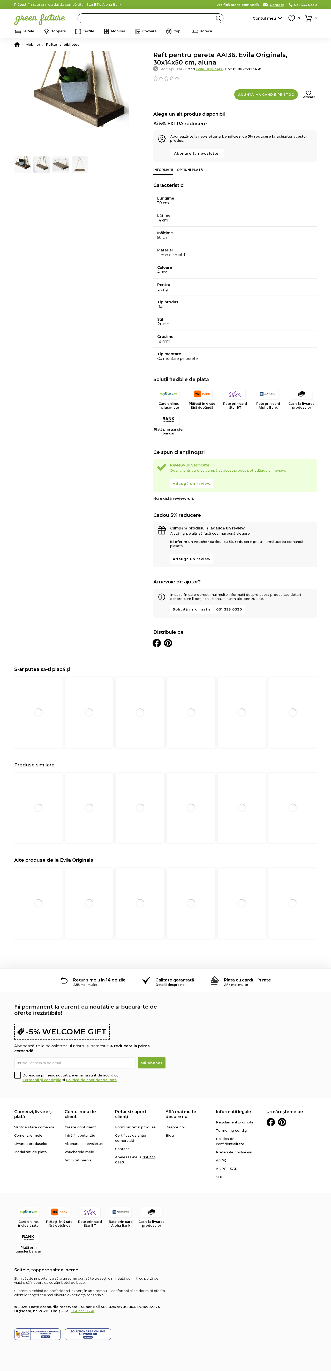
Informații (163, 170)
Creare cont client (80, 1127)
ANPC (221, 1160)
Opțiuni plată (190, 170)
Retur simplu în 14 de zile (99, 980)
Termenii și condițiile (41, 1080)
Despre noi (175, 1127)
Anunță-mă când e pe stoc (266, 95)
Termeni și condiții (231, 1130)
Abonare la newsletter (197, 153)
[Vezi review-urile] (235, 78)
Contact (277, 5)
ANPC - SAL (226, 1169)
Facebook (271, 1122)
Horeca (206, 31)
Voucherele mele (79, 1152)
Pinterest (282, 1122)
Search (218, 18)
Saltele (28, 31)
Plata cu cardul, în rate (247, 980)
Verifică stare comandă (237, 5)
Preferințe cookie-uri (234, 1152)
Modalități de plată (30, 1152)
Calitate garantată (174, 980)
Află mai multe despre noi (181, 1114)
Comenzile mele (28, 1135)
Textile (88, 31)
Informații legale (233, 1111)
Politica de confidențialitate (91, 1080)
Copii (178, 31)
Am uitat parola (78, 1160)
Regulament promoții (234, 1122)
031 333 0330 (305, 5)
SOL (219, 1177)
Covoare (149, 31)
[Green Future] (17, 44)
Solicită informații (191, 609)
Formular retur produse (135, 1127)
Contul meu (264, 18)
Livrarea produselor (31, 1144)
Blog (170, 1135)
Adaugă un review (191, 483)
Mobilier (118, 31)
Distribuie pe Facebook (157, 643)
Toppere (58, 31)
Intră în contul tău (80, 1135)
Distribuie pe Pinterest (168, 643)
